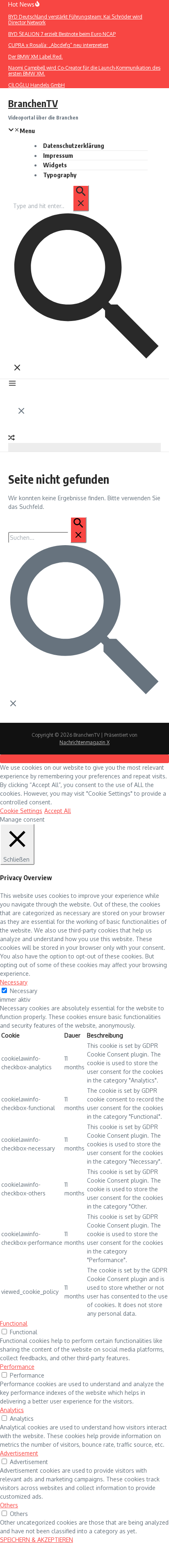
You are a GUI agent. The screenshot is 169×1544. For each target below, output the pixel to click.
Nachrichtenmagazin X (84, 742)
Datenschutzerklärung (73, 145)
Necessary (23, 990)
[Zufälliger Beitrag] (11, 438)
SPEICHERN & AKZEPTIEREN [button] (36, 1539)
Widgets (55, 165)
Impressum (58, 155)
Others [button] (9, 1505)
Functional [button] (13, 1323)
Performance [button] (17, 1366)
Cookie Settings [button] (21, 810)
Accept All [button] (57, 810)
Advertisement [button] (19, 1453)
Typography (59, 174)
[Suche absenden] (81, 198)
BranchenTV (33, 103)
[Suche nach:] (50, 205)
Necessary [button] (13, 982)
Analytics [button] (12, 1409)
